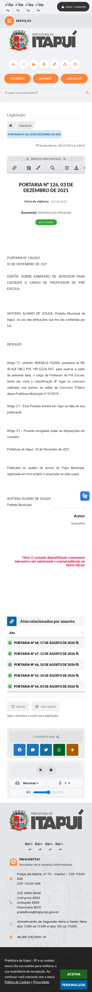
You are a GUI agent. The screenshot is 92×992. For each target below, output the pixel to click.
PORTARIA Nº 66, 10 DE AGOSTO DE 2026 (45, 664)
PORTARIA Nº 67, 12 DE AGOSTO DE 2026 (45, 654)
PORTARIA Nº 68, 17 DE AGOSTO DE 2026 (45, 643)
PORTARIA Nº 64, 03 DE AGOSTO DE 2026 (45, 686)
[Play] (41, 770)
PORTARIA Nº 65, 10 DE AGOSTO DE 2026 (45, 675)
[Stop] (51, 770)
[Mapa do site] (65, 64)
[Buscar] (87, 93)
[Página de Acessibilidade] (75, 64)
